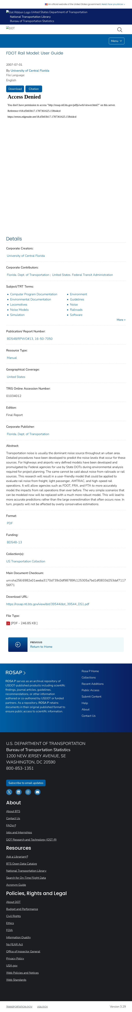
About (86, 709)
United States (16, 377)
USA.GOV (42, 1006)
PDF (10, 523)
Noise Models (19, 310)
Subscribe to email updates (25, 783)
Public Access (90, 690)
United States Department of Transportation (58, 12)
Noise (74, 304)
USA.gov (12, 966)
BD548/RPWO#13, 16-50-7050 (30, 339)
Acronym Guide (16, 885)
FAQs (9, 825)
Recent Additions (93, 684)
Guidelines (77, 299)
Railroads (76, 310)
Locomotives (18, 304)
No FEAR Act (14, 944)
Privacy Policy (15, 958)
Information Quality (18, 937)
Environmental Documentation (30, 299)
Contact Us (89, 716)
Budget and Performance (22, 909)
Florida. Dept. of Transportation (28, 275)
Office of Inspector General (23, 951)
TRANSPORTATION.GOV (19, 1006)
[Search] (120, 29)
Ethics (10, 923)
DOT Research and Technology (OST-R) (31, 840)
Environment (78, 294)
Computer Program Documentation (33, 294)
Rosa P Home (90, 671)
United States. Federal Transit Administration (82, 275)
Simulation (17, 315)
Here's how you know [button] (112, 4)
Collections (89, 677)
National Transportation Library (26, 871)
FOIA (9, 930)
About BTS (13, 811)
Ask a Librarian (15, 857)
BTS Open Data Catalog (21, 864)
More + (121, 320)
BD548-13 (14, 542)
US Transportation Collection (25, 561)
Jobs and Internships (19, 832)
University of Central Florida (30, 71)
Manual (12, 358)
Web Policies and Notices (22, 973)
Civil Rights (13, 916)
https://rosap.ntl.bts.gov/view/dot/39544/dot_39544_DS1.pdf (47, 604)
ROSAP (14, 672)
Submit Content (91, 697)
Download (15, 89)
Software (76, 315)
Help (85, 703)
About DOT (13, 902)
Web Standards (16, 980)
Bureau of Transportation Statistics (32, 21)
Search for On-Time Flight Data (26, 878)
